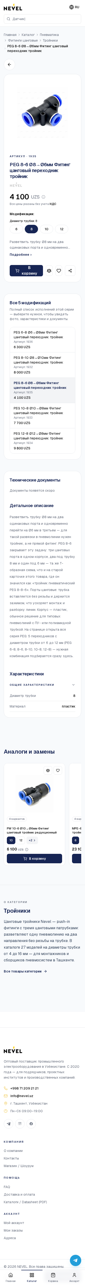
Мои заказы (13, 1230)
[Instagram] (20, 1124)
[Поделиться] (70, 270)
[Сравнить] (49, 270)
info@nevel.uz (21, 1096)
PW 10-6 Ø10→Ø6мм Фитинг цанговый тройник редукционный (32, 830)
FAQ (7, 1187)
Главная (10, 35)
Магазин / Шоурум (19, 1166)
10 (46, 229)
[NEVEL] (13, 7)
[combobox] (42, 19)
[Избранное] (58, 270)
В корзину (29, 270)
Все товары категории (23, 971)
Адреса (10, 1238)
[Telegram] (8, 1124)
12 (62, 229)
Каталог (28, 35)
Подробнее (20, 254)
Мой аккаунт (14, 1223)
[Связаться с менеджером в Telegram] (75, 1260)
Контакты (11, 1158)
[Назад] (9, 64)
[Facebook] (31, 1124)
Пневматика (49, 35)
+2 (30, 840)
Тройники (50, 40)
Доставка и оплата (19, 1194)
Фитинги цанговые (23, 40)
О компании (13, 1151)
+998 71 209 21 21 (24, 1088)
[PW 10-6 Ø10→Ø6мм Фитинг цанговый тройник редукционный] (34, 793)
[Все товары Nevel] (16, 184)
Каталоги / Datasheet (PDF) (25, 1202)
